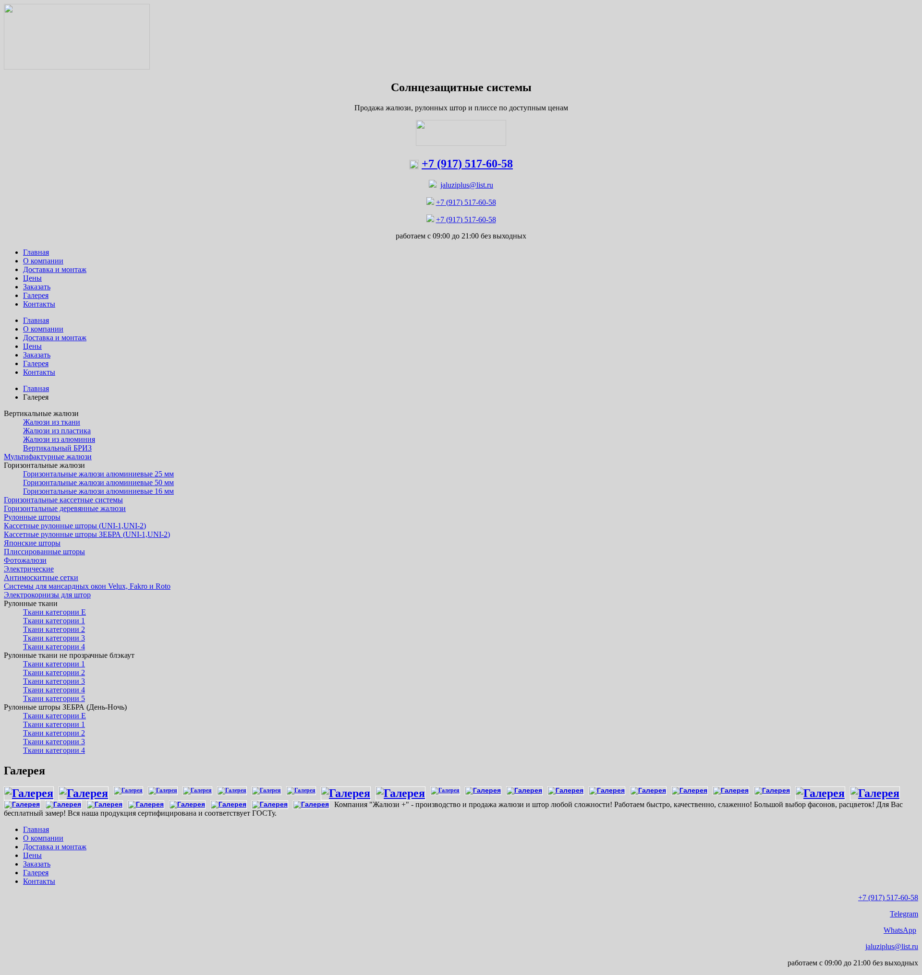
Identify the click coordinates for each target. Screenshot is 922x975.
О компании (43, 838)
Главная (36, 388)
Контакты (39, 881)
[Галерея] (29, 793)
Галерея (36, 872)
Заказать (36, 864)
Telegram (904, 914)
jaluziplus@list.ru (466, 185)
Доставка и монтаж (54, 847)
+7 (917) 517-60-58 (466, 202)
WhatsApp (900, 930)
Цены (32, 855)
